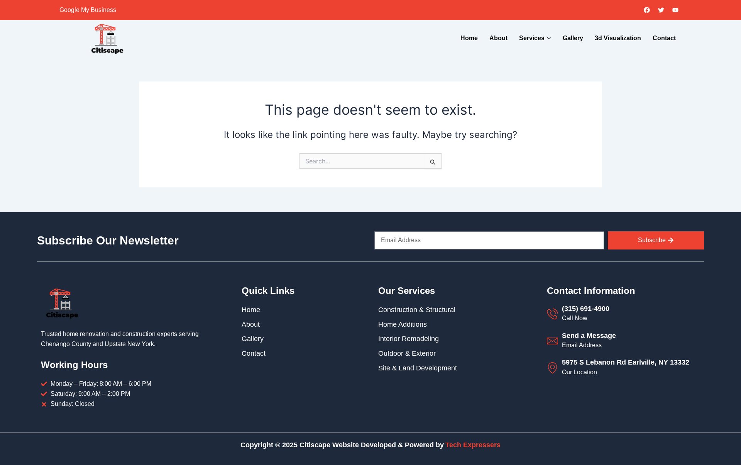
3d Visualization (618, 38)
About (498, 38)
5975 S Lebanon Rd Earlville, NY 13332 (625, 362)
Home (469, 38)
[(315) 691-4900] (552, 313)
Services (532, 38)
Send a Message (589, 335)
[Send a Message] (552, 340)
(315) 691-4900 (585, 308)
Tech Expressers (473, 445)
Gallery (573, 38)
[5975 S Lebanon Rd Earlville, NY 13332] (552, 367)
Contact (664, 38)
